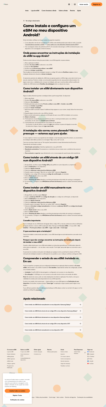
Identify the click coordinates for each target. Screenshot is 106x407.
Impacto (63, 354)
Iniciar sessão (84, 4)
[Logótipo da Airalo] (8, 4)
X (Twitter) (91, 356)
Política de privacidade (41, 397)
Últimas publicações (52, 351)
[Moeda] (75, 4)
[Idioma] (69, 4)
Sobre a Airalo (63, 10)
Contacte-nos (37, 354)
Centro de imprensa (65, 358)
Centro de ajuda (38, 351)
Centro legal (52, 397)
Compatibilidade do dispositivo (25, 359)
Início (27, 10)
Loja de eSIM (35, 10)
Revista (72, 10)
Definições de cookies (17, 400)
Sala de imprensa (65, 361)
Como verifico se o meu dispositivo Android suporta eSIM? (62, 44)
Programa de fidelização (10, 366)
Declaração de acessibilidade (85, 397)
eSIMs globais (10, 356)
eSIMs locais (10, 361)
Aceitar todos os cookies (17, 391)
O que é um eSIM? (24, 351)
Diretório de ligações (70, 397)
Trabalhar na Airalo (65, 365)
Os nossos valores (65, 356)
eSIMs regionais (11, 358)
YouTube (91, 363)
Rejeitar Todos (17, 395)
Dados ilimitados (11, 354)
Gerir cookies (60, 397)
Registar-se (96, 4)
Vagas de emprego (65, 363)
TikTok (90, 358)
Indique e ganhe (11, 363)
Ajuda (79, 10)
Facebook (91, 351)
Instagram (91, 354)
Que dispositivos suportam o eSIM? (34, 44)
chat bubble (38, 290)
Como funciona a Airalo (49, 10)
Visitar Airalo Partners (77, 352)
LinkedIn (91, 361)
